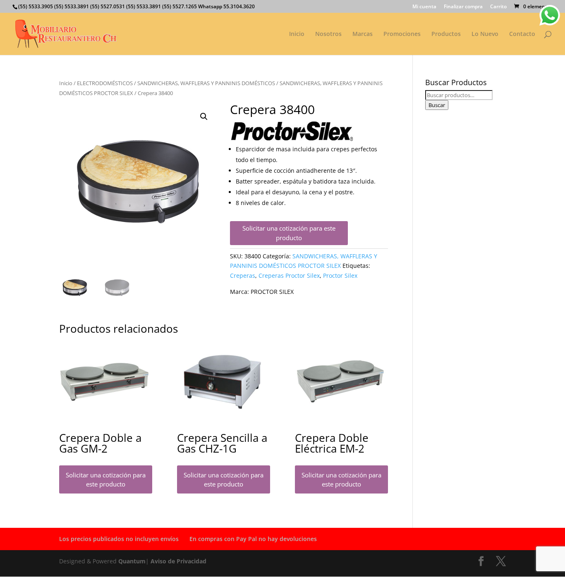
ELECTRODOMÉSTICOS (105, 83)
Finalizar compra (463, 7)
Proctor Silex (340, 275)
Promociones (402, 34)
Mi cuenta (424, 7)
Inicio (296, 34)
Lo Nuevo (485, 34)
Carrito (498, 7)
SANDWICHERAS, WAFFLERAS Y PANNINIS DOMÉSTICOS (206, 83)
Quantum (132, 561)
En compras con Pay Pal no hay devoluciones (253, 539)
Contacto (522, 34)
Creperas (242, 275)
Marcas (362, 34)
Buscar (437, 105)
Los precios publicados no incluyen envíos (119, 539)
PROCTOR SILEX (272, 292)
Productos (446, 34)
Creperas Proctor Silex (289, 275)
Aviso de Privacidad (178, 561)
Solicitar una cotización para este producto (288, 233)
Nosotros (328, 34)
